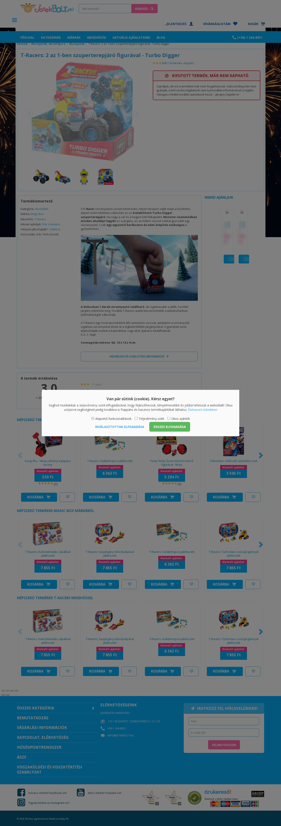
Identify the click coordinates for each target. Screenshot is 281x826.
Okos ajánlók (180, 419)
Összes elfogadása (169, 426)
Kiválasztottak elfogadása (119, 426)
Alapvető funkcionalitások (113, 419)
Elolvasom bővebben (202, 409)
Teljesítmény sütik (151, 419)
